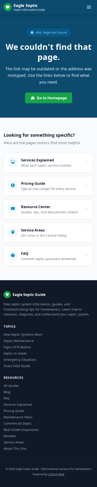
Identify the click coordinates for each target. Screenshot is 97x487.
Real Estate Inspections (21, 430)
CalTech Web (56, 474)
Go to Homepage (52, 97)
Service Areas (14, 442)
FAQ (7, 398)
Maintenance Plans (18, 417)
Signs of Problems (17, 347)
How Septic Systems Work (23, 334)
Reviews (10, 436)
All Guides (11, 385)
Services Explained (18, 404)
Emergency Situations (20, 359)
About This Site (15, 448)
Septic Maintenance (19, 341)
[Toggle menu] (88, 7)
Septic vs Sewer (15, 353)
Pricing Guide (14, 411)
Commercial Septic (18, 423)
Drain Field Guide (17, 366)
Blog (7, 392)
